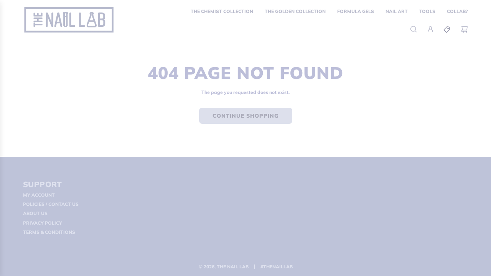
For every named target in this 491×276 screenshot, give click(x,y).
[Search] (413, 29)
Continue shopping (246, 115)
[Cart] (464, 29)
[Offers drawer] (447, 29)
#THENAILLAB (276, 266)
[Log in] (430, 29)
